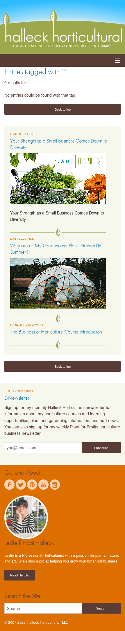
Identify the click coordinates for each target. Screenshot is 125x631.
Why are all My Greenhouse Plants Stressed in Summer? (55, 248)
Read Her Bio (19, 575)
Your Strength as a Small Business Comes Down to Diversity (58, 143)
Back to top (63, 109)
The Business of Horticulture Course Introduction (56, 331)
